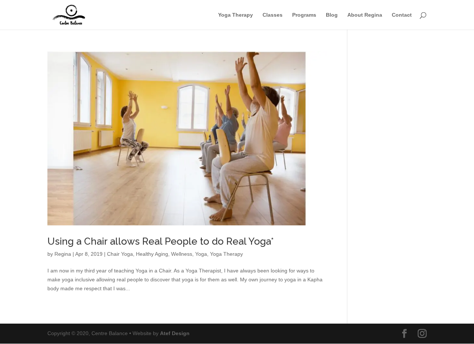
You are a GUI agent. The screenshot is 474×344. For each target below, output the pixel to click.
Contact (402, 15)
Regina (62, 254)
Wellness (181, 254)
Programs (304, 15)
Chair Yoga (120, 254)
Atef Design (175, 333)
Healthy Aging (152, 254)
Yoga (201, 254)
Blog (332, 15)
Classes (273, 15)
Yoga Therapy (235, 15)
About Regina (364, 15)
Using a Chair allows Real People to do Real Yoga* (160, 241)
